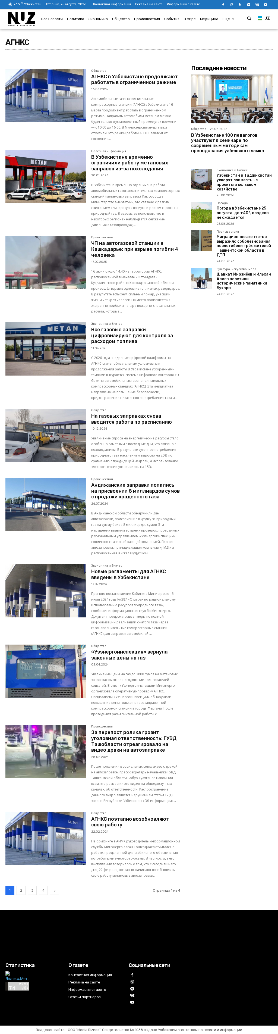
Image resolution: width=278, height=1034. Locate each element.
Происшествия (102, 237)
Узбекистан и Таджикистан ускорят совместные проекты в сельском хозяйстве (244, 182)
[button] (248, 18)
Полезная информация (108, 151)
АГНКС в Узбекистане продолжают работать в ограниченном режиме (134, 80)
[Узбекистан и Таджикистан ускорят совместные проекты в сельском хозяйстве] (201, 179)
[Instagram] (232, 5)
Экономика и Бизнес (106, 324)
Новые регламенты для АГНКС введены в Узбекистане (128, 574)
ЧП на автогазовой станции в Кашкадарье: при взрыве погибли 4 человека (134, 249)
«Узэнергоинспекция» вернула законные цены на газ (129, 655)
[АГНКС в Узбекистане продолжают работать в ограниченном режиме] (45, 96)
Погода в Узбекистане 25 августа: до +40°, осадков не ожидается (243, 213)
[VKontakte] (257, 5)
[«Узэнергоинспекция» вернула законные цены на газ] (45, 671)
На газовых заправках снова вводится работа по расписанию (131, 419)
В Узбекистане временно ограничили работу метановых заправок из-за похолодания (129, 163)
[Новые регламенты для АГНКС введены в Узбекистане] (45, 590)
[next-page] (54, 890)
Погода (222, 203)
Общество (98, 71)
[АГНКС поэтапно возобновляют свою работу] (45, 838)
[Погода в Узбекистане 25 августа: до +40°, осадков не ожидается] (201, 212)
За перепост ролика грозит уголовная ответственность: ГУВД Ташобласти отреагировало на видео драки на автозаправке (133, 741)
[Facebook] (223, 5)
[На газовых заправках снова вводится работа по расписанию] (45, 435)
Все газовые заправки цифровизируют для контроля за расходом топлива (132, 335)
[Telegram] (248, 5)
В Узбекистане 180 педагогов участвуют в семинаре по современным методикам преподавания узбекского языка (227, 143)
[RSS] (240, 5)
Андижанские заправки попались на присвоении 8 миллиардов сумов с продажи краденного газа (135, 491)
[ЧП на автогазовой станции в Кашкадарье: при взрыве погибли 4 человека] (45, 262)
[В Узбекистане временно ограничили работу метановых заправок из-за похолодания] (45, 176)
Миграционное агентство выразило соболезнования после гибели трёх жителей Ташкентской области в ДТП (244, 246)
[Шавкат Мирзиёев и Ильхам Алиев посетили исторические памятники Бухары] (201, 278)
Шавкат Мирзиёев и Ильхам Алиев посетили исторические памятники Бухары (244, 281)
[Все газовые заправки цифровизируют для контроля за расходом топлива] (45, 349)
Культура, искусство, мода (236, 269)
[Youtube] (265, 5)
